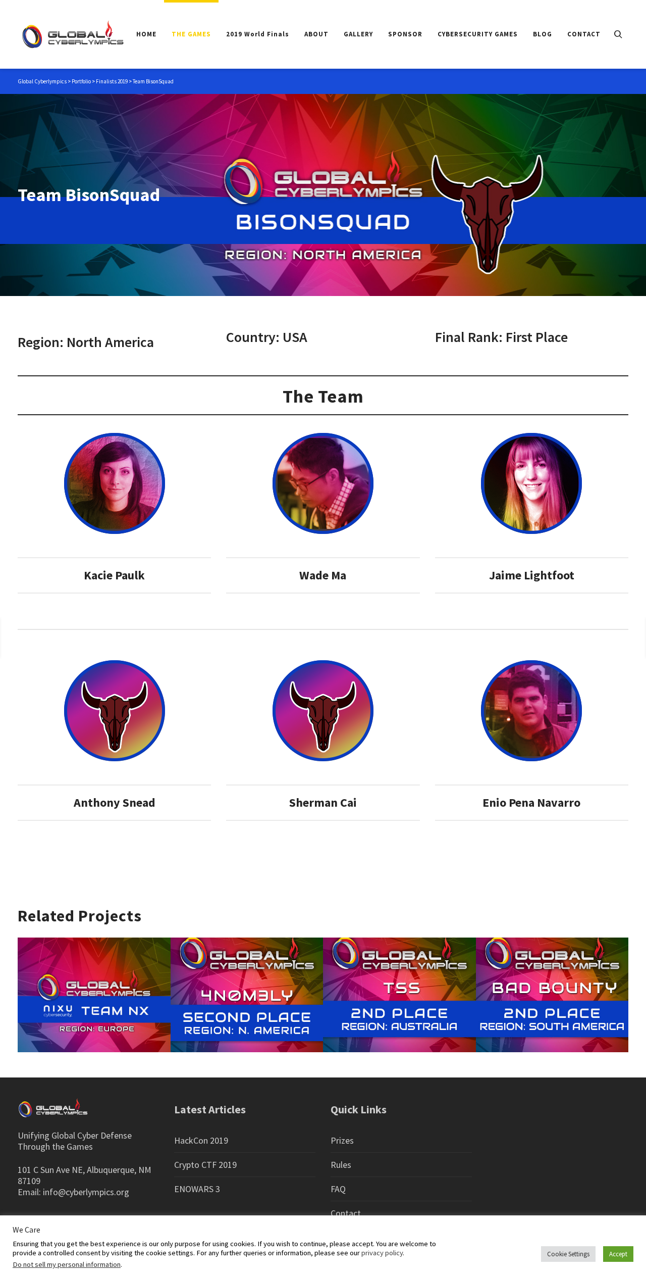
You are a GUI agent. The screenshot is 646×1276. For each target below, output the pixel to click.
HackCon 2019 (201, 1140)
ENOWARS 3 (197, 1189)
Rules (341, 1164)
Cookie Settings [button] (568, 1254)
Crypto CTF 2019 (205, 1164)
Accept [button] (618, 1254)
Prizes (342, 1140)
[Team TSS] (31, 637)
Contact (346, 1213)
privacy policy (382, 1252)
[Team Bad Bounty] (601, 637)
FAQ (338, 1189)
